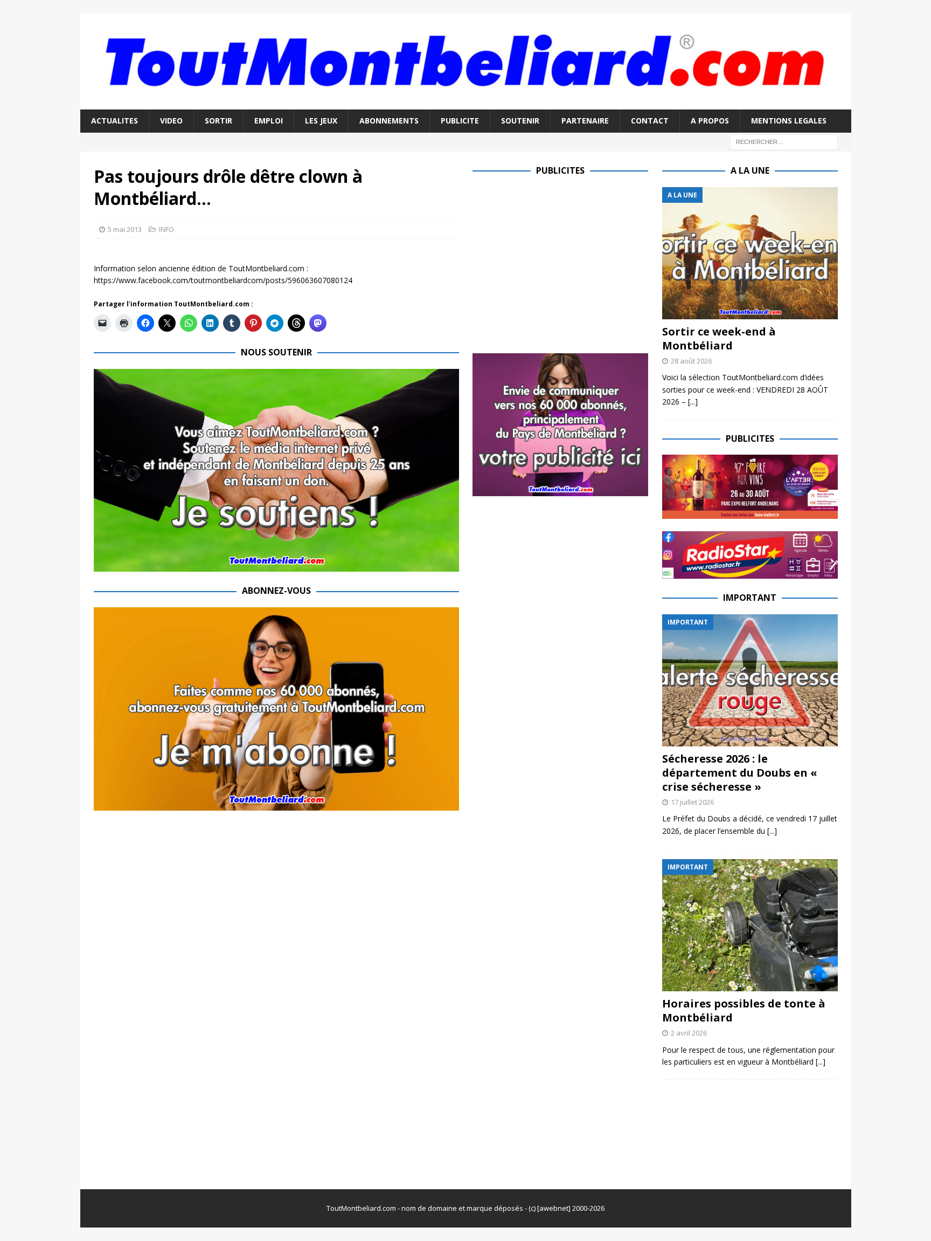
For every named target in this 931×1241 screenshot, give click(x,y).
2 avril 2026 (689, 1033)
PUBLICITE (460, 120)
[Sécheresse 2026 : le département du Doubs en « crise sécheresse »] (750, 680)
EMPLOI (268, 120)
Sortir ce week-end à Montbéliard (719, 338)
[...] (693, 401)
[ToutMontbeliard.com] (465, 103)
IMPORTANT (749, 598)
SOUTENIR (520, 120)
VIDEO (171, 120)
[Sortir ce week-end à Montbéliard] (750, 253)
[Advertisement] (563, 262)
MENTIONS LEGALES (788, 120)
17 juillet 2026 (692, 802)
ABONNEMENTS (389, 120)
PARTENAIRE (585, 120)
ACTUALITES (114, 120)
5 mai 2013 (125, 229)
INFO (166, 229)
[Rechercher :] (784, 141)
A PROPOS (710, 120)
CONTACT (650, 120)
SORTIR (218, 120)
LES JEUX (321, 120)
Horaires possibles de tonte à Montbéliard (743, 1010)
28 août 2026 (691, 361)
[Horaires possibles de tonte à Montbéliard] (750, 925)
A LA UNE (750, 170)
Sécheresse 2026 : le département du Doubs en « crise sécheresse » (739, 772)
